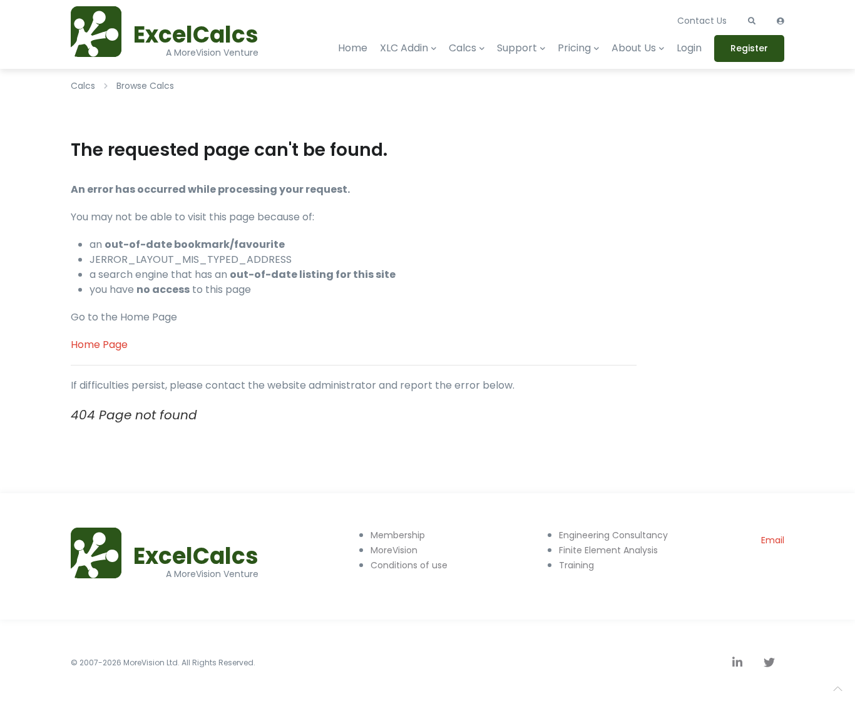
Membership (398, 535)
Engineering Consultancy (613, 535)
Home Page (99, 344)
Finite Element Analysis (608, 550)
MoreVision (394, 550)
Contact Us (702, 20)
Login (689, 48)
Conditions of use (409, 565)
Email (772, 540)
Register (749, 48)
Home (352, 48)
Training (576, 565)
